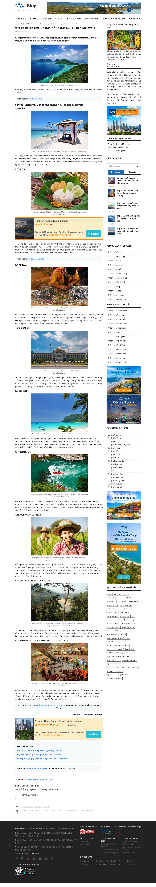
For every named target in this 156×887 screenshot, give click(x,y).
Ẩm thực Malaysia (35, 259)
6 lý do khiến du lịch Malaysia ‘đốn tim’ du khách (39, 754)
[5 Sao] (23, 789)
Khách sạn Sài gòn (116, 291)
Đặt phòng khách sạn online (125, 653)
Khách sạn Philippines (117, 349)
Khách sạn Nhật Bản (117, 345)
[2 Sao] (18, 789)
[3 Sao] (20, 789)
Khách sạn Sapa (114, 286)
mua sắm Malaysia (88, 811)
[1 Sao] (16, 789)
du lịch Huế (111, 601)
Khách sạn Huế (114, 269)
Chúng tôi (84, 841)
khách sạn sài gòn (113, 627)
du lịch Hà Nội (122, 601)
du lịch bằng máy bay (121, 594)
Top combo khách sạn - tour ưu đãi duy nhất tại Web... (128, 205)
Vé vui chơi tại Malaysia (118, 147)
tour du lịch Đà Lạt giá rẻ (115, 649)
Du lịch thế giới (101, 864)
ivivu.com (110, 620)
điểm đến (110, 656)
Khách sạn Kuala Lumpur (50, 705)
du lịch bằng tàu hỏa (114, 598)
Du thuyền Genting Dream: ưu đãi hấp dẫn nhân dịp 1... (127, 180)
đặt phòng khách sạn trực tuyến (118, 675)
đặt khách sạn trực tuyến (115, 667)
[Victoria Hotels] (118, 831)
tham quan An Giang (121, 645)
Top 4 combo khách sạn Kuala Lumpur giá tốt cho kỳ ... (128, 193)
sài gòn (109, 645)
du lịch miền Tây (112, 605)
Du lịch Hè (115, 861)
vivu (127, 649)
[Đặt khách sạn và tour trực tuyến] (124, 394)
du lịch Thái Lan (124, 609)
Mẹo (68, 19)
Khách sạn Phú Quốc (117, 282)
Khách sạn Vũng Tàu (117, 299)
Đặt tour (77, 19)
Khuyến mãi (85, 861)
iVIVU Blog (84, 844)
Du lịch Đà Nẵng (112, 616)
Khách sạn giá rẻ (131, 620)
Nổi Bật (46, 806)
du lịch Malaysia (41, 811)
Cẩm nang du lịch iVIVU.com (40, 779)
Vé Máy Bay (107, 19)
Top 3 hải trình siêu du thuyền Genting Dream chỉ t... (128, 231)
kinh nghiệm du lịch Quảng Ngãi (118, 638)
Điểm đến (47, 19)
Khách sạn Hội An (115, 265)
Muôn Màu (133, 19)
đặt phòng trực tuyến (114, 678)
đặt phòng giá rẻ (132, 667)
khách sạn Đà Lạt (128, 627)
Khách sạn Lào (114, 332)
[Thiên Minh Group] (106, 831)
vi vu (132, 649)
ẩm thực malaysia (27, 811)
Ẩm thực (58, 19)
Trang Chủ (21, 19)
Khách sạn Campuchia (117, 310)
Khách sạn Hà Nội (115, 260)
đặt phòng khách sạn (56, 811)
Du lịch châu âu (129, 598)
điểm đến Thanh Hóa (123, 656)
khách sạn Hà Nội (113, 623)
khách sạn (119, 620)
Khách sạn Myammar (117, 341)
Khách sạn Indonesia (117, 328)
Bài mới (132, 172)
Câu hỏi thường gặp (110, 852)
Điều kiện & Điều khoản (108, 845)
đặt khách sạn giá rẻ (129, 660)
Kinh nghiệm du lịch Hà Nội (116, 634)
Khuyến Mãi (35, 19)
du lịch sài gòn (112, 609)
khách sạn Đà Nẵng (114, 631)
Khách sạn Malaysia (37, 768)
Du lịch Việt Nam (102, 861)
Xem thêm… (111, 64)
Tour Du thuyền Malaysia (119, 144)
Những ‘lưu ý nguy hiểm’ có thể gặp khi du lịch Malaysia (43, 758)
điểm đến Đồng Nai (113, 660)
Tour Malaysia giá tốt (119, 138)
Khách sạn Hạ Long (116, 295)
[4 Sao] (21, 789)
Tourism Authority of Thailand (131, 842)
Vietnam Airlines (130, 852)
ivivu (132, 616)
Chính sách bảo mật (109, 849)
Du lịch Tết (116, 864)
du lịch (109, 594)
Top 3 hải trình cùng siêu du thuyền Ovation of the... (128, 218)
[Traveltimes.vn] (124, 519)
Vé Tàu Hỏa (120, 19)
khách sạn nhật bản (128, 623)
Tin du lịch (131, 861)
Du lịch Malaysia (40, 24)
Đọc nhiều (115, 172)
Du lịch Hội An (133, 601)
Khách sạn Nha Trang (117, 273)
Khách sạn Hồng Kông (117, 323)
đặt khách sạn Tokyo (114, 664)
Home (17, 24)
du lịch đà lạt (124, 616)
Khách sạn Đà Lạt (115, 252)
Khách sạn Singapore (117, 353)
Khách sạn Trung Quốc (118, 362)
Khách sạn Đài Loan (116, 315)
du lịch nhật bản (126, 605)
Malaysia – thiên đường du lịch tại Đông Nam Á (39, 750)
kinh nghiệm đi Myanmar (115, 642)
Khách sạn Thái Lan (116, 358)
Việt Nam (110, 653)
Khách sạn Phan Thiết (117, 278)
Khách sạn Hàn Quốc (117, 319)
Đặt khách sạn (91, 19)
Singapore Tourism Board (131, 848)
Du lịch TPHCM (124, 612)
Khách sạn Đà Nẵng (116, 256)
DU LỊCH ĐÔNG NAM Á (27, 24)
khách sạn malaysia (72, 811)
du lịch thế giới (112, 612)
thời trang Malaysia (22, 814)
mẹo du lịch (131, 642)
